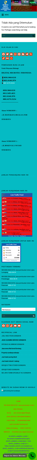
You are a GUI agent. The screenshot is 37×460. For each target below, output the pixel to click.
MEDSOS (7, 432)
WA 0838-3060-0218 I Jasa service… (16, 213)
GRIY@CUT (5, 365)
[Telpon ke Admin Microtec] (32, 455)
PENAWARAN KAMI (23, 420)
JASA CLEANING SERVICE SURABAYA (14, 340)
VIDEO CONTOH (25, 428)
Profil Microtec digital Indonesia (22, 432)
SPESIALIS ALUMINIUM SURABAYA (13, 344)
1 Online (8, 260)
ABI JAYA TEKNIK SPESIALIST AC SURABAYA (16, 373)
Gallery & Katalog (12, 428)
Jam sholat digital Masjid (21, 413)
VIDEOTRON (11, 420)
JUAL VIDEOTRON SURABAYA (11, 336)
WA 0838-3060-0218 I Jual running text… (15, 199)
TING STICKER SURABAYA (17, 365)
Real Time (16, 236)
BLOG (9, 413)
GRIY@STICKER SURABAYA (10, 369)
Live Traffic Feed (17, 195)
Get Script (10, 236)
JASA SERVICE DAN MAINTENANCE (18, 417)
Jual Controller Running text (18, 424)
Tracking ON (23, 236)
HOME (18, 401)
